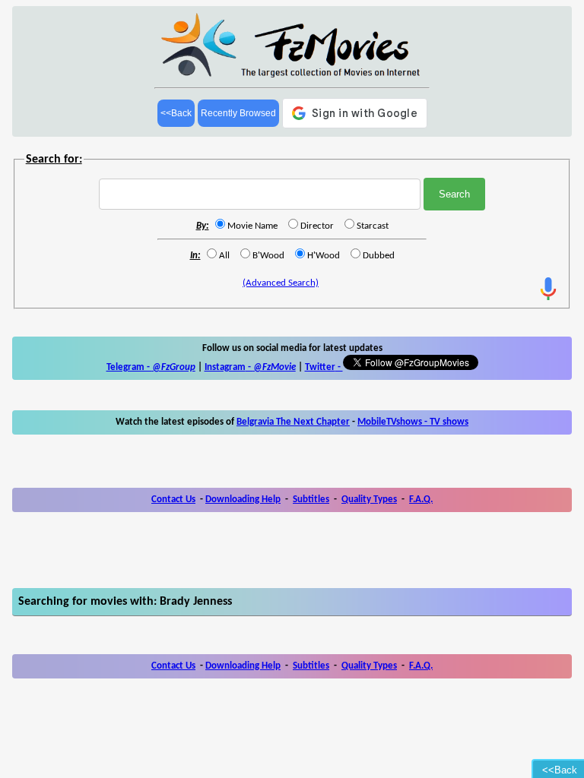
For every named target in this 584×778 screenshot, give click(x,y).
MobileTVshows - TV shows (412, 422)
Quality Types (369, 499)
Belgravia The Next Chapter (293, 422)
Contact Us (173, 499)
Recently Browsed (238, 113)
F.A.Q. (421, 499)
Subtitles (311, 499)
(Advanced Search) (281, 283)
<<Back (176, 113)
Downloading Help (243, 499)
